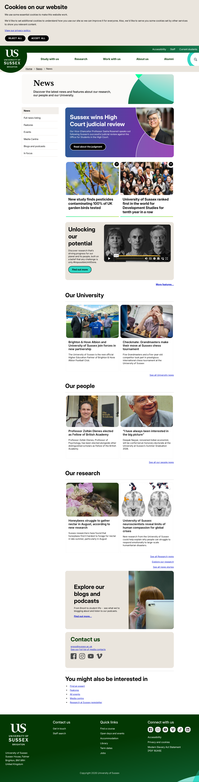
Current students (188, 49)
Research (81, 59)
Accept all (38, 38)
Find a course (107, 728)
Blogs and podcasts (34, 146)
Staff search (59, 733)
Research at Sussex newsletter (86, 702)
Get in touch (59, 728)
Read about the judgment (88, 146)
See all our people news (161, 462)
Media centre (77, 698)
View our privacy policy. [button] (18, 30)
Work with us (112, 59)
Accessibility (159, 49)
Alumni (169, 59)
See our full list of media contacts (88, 649)
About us (142, 59)
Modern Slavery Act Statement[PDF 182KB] (164, 749)
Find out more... (83, 616)
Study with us (50, 59)
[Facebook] (73, 656)
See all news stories (163, 567)
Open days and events (112, 733)
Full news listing (32, 117)
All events (75, 694)
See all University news (162, 375)
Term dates (106, 748)
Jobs (103, 753)
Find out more (80, 269)
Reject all (15, 38)
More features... (165, 284)
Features (74, 690)
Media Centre (31, 139)
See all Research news (162, 556)
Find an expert (77, 686)
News (27, 110)
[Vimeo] (99, 656)
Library (104, 743)
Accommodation (109, 738)
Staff (172, 49)
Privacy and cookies (159, 742)
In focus (28, 153)
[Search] (193, 59)
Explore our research (163, 561)
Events (27, 131)
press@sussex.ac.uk (81, 646)
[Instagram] (82, 656)
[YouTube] (91, 656)
